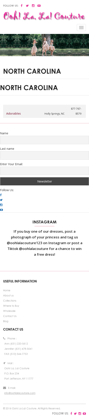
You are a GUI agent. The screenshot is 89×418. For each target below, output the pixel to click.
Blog (5, 321)
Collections (9, 300)
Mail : (10, 363)
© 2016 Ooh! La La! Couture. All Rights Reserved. (31, 408)
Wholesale (9, 310)
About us (8, 295)
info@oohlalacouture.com (19, 393)
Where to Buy (11, 305)
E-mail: (12, 387)
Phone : (11, 338)
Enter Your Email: (11, 164)
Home (6, 290)
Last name (7, 149)
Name (4, 133)
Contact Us (10, 316)
